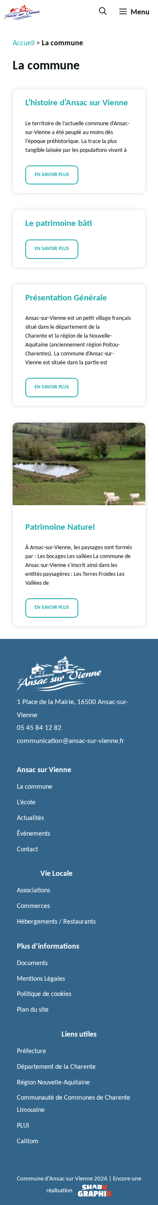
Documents (32, 963)
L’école (26, 802)
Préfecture (31, 1051)
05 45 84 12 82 (39, 728)
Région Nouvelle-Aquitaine (53, 1082)
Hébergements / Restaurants (56, 922)
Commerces (33, 906)
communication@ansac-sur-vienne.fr (70, 741)
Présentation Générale (66, 298)
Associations (33, 890)
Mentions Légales (41, 979)
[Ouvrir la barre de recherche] (103, 12)
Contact (27, 849)
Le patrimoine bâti (58, 223)
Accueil (24, 43)
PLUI (23, 1125)
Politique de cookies (44, 994)
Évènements (33, 834)
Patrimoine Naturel (60, 527)
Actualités (30, 818)
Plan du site (32, 1010)
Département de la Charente (56, 1067)
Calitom (27, 1141)
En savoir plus (52, 174)
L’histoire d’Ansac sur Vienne (76, 103)
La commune (34, 787)
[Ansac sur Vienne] (22, 12)
